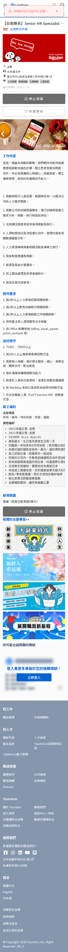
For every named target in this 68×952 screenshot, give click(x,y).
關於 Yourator (12, 807)
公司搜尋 (40, 774)
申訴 (51, 813)
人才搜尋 (40, 737)
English (8, 892)
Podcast (8, 787)
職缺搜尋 (9, 717)
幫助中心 (40, 813)
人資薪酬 (34, 81)
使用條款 (9, 916)
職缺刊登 (9, 737)
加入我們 (9, 813)
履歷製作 (9, 774)
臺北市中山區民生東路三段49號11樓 (28, 76)
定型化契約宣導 (13, 930)
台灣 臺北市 (13, 71)
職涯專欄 (9, 780)
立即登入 (34, 677)
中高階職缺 (41, 717)
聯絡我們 (40, 807)
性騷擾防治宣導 (13, 819)
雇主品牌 (9, 743)
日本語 (7, 898)
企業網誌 (40, 780)
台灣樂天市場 (18, 29)
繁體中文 (9, 886)
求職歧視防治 (11, 825)
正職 (9, 66)
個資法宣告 (10, 923)
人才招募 (12, 81)
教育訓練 (23, 81)
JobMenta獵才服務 (15, 754)
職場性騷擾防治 (44, 819)
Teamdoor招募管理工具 (48, 745)
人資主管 (44, 81)
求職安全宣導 (11, 909)
